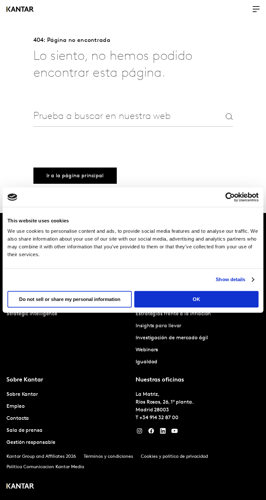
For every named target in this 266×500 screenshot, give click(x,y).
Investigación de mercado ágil (172, 338)
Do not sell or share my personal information (69, 299)
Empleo (15, 406)
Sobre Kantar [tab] (24, 380)
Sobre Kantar (22, 394)
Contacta (17, 418)
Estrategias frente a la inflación (173, 314)
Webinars (147, 350)
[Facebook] (151, 432)
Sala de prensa (24, 430)
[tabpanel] (198, 326)
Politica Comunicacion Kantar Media (45, 467)
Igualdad (146, 362)
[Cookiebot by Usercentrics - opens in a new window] (230, 197)
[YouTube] (174, 432)
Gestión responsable (30, 442)
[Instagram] (139, 432)
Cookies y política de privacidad (174, 456)
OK (196, 299)
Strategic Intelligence (31, 314)
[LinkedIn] (163, 432)
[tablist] (133, 356)
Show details (230, 279)
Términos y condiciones (108, 456)
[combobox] (120, 116)
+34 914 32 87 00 (158, 417)
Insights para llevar (158, 326)
